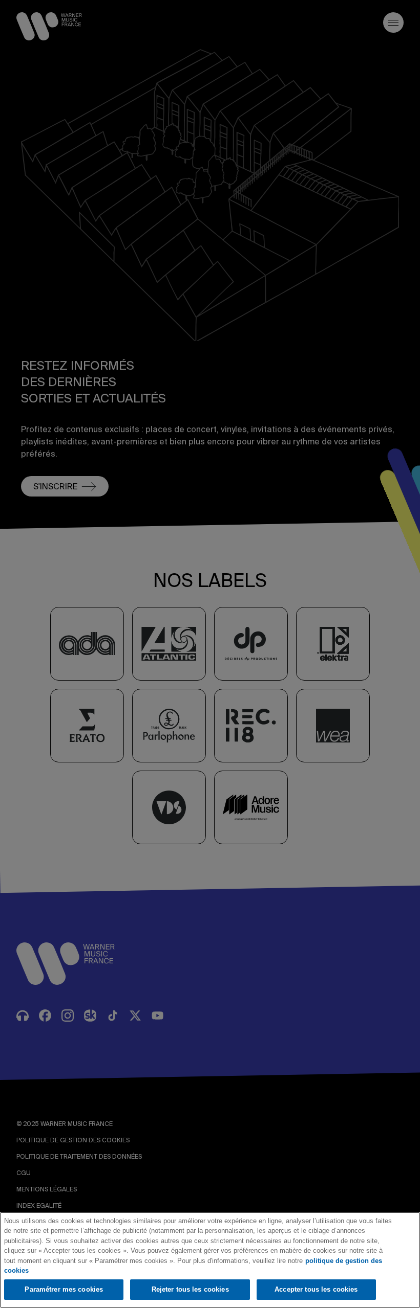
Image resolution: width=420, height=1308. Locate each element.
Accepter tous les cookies (316, 1289)
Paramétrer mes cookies (64, 1289)
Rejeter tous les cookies (190, 1289)
